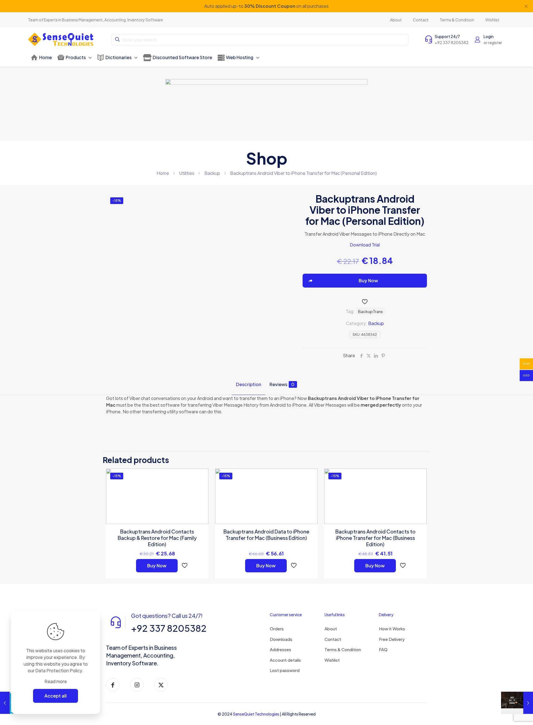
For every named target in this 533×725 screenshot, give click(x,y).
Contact (333, 639)
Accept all (55, 696)
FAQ (383, 649)
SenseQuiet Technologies (256, 713)
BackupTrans (370, 311)
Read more (55, 681)
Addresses (280, 649)
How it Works (392, 628)
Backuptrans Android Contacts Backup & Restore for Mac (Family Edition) (157, 537)
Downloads (281, 639)
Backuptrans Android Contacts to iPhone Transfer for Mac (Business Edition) (375, 537)
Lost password (285, 670)
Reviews (282, 384)
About (331, 628)
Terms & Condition (343, 649)
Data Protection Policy (58, 670)
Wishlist (332, 660)
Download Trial (365, 245)
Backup (212, 173)
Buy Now (157, 565)
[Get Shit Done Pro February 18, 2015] (517, 703)
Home (163, 173)
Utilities (186, 173)
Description (248, 384)
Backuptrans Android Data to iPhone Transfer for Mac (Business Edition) (266, 534)
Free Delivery (392, 639)
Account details (285, 660)
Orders (277, 628)
